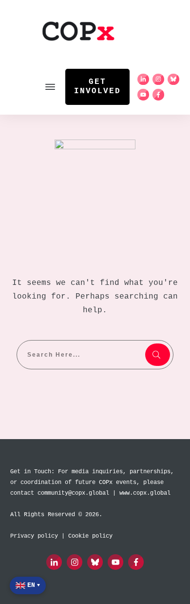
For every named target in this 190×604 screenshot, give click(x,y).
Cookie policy (90, 536)
